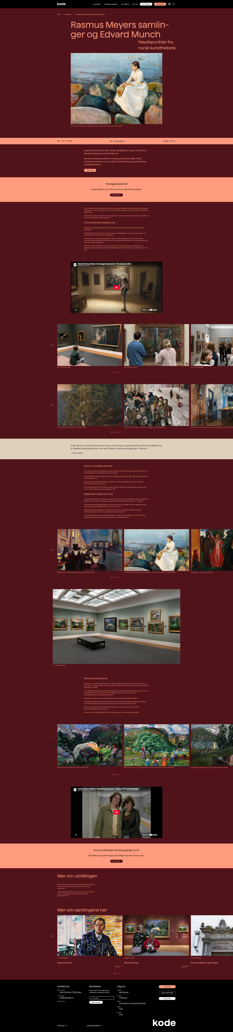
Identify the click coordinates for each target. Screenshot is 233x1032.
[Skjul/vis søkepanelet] (173, 4)
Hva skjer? (97, 4)
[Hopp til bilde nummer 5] (119, 432)
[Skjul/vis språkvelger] (169, 4)
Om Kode (167, 986)
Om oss (135, 4)
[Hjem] (61, 4)
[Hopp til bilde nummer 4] (119, 372)
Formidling (125, 4)
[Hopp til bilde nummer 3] (117, 372)
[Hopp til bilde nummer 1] (114, 372)
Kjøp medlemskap (167, 992)
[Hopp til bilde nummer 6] (121, 432)
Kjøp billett (160, 4)
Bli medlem (146, 4)
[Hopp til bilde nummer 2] (115, 372)
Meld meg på (96, 1002)
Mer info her (116, 195)
